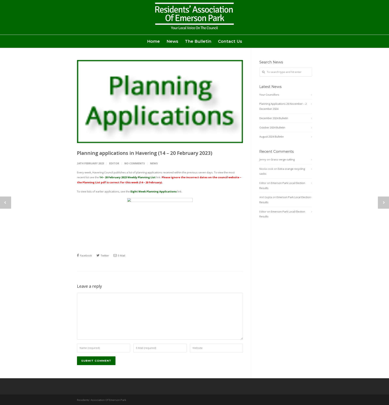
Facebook (85, 255)
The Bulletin (198, 41)
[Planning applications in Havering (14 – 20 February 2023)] (160, 101)
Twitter (104, 255)
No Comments (134, 163)
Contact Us (230, 41)
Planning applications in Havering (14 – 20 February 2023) (144, 153)
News (172, 41)
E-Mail (121, 255)
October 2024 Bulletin (272, 127)
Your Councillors (269, 94)
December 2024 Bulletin (273, 118)
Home (153, 41)
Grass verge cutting (283, 159)
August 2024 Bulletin (271, 136)
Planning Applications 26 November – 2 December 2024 (283, 106)
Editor (114, 163)
